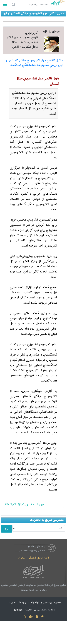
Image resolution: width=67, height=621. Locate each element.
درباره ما (23, 603)
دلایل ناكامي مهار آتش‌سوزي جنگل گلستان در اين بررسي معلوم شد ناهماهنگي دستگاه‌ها (34, 63)
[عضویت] (31, 616)
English (18, 610)
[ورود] (36, 616)
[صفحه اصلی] (42, 616)
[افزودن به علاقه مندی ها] (25, 616)
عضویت (13, 603)
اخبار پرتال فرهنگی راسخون (33, 558)
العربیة (28, 610)
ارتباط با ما (35, 603)
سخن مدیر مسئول (52, 603)
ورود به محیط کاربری (44, 610)
